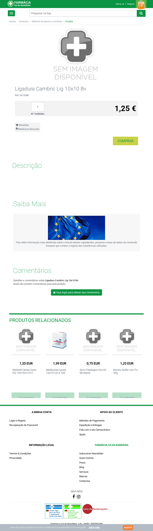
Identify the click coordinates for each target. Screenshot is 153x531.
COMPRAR (125, 141)
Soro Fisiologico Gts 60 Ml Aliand (93, 371)
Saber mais (94, 527)
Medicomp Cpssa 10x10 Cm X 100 (56, 371)
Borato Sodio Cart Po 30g (125, 371)
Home (12, 21)
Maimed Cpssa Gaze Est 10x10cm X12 (24, 371)
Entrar (119, 4)
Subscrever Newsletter (91, 453)
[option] (26, 362)
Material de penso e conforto (47, 21)
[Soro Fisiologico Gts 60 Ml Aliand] (93, 340)
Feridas (69, 21)
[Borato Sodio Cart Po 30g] (126, 340)
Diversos (23, 21)
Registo (130, 4)
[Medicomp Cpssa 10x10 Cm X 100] (59, 340)
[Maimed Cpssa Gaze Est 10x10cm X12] (26, 340)
